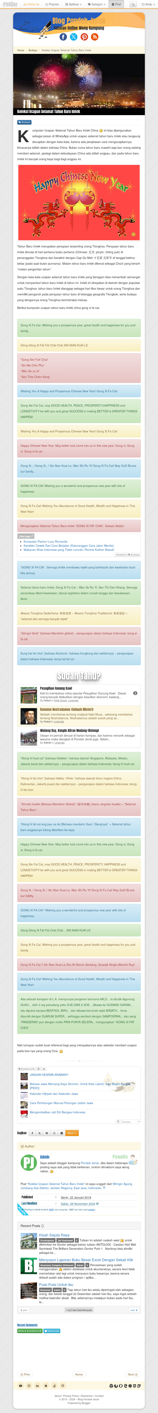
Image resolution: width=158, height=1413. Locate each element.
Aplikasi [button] (74, 4)
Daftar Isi (33, 4)
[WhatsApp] (54, 1133)
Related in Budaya (127, 554)
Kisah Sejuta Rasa (54, 1234)
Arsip (149, 4)
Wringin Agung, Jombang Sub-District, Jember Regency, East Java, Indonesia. (77, 1186)
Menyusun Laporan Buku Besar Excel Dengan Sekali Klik (86, 1259)
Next (131, 1374)
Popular (53, 4)
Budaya (33, 50)
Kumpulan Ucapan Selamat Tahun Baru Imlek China (65, 130)
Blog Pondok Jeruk (79, 21)
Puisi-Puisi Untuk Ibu (56, 1284)
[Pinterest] (46, 1133)
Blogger (86, 1403)
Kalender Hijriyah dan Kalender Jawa (54, 1094)
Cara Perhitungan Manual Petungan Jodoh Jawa (61, 1103)
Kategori (97, 4)
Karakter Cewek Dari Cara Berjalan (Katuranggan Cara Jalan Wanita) (69, 545)
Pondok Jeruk (90, 1163)
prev (25, 1310)
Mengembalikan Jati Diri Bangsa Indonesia (57, 1112)
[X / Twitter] (39, 1133)
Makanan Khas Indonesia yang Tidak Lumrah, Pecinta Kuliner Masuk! (69, 550)
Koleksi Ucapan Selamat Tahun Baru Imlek (56, 1184)
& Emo (29, 1330)
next (133, 1310)
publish (91, 1209)
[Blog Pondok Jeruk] (10, 4)
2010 (68, 1399)
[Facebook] (32, 1133)
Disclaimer (87, 1395)
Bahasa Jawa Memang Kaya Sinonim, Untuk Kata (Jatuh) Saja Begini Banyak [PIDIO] (80, 1086)
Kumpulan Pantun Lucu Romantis (45, 541)
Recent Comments (27, 1325)
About (58, 1395)
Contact (99, 1395)
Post (119, 4)
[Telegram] (61, 1133)
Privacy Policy (71, 1395)
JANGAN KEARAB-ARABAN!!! (49, 1075)
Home (20, 50)
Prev (26, 1374)
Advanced (53, 1330)
